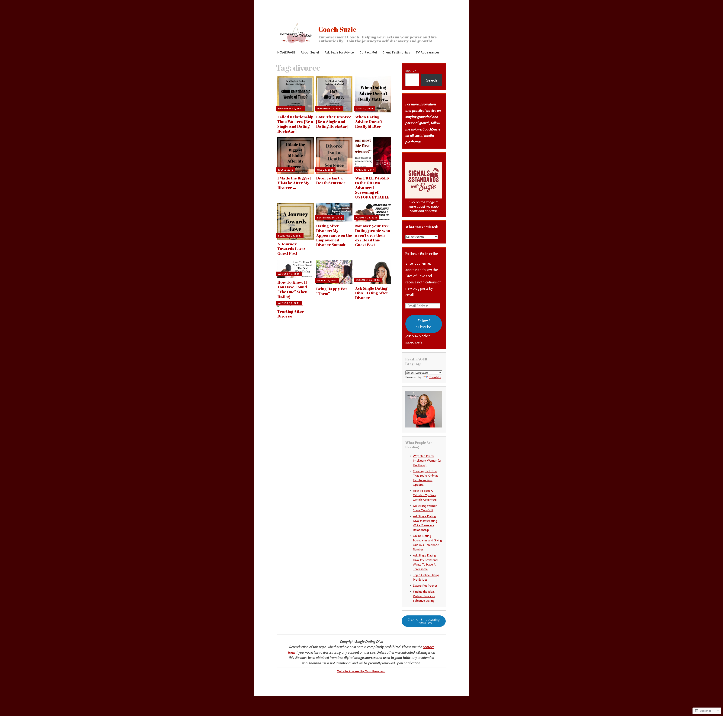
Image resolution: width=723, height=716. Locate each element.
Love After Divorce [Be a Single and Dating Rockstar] (333, 121)
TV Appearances (427, 52)
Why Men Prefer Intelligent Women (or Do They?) (427, 460)
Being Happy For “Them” (332, 291)
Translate (435, 377)
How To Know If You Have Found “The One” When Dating (292, 289)
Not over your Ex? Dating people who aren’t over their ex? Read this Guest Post (372, 235)
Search (410, 70)
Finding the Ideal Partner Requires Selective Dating (424, 596)
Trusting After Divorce (290, 314)
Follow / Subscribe (421, 253)
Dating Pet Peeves (425, 585)
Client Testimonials (396, 52)
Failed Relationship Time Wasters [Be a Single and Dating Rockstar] (295, 124)
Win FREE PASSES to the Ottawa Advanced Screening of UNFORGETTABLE (372, 187)
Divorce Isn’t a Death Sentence (331, 180)
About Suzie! (310, 52)
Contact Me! (368, 52)
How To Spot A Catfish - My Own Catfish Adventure (425, 495)
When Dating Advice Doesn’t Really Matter (369, 121)
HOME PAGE (286, 52)
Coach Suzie (337, 29)
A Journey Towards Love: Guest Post (291, 248)
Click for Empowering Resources (423, 621)
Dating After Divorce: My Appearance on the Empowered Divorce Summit (334, 235)
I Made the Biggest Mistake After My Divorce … (294, 182)
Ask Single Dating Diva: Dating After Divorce (371, 292)
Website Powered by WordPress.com (361, 671)
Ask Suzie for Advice (339, 52)
